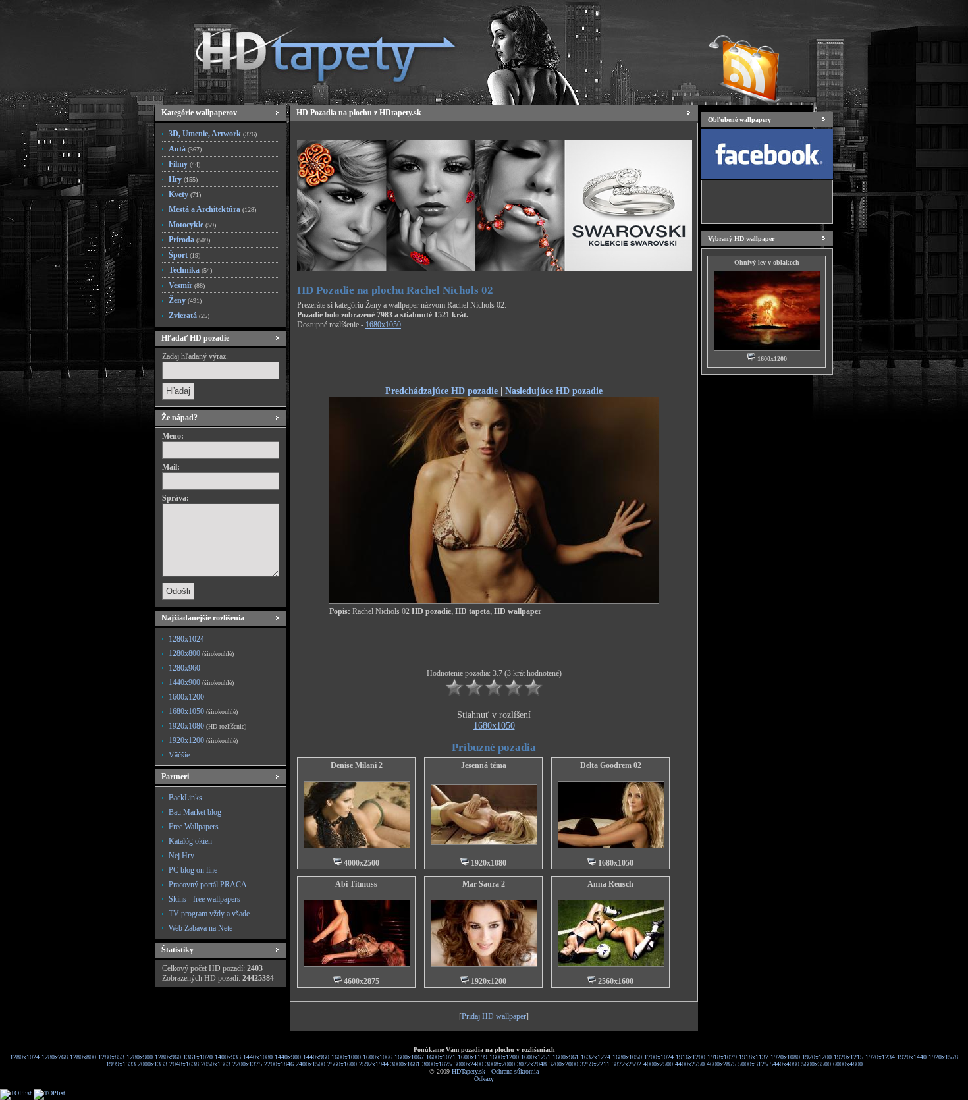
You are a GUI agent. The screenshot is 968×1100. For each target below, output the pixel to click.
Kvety (185, 194)
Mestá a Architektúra (212, 209)
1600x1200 (186, 696)
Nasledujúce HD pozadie (554, 390)
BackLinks (185, 797)
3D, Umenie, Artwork (213, 133)
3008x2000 (500, 1064)
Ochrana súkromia (515, 1071)
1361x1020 (198, 1056)
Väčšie (179, 754)
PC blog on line (193, 870)
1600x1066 (377, 1056)
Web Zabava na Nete (200, 928)
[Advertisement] (494, 359)
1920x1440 (912, 1056)
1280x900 (139, 1056)
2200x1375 (247, 1064)
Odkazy (484, 1078)
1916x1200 (690, 1056)
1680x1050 (203, 711)
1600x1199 (472, 1056)
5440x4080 (784, 1064)
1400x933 (228, 1056)
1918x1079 (722, 1056)
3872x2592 (626, 1064)
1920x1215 (848, 1056)
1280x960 (184, 668)
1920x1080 (207, 725)
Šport (184, 255)
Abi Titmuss (356, 884)
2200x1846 (279, 1064)
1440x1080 (258, 1056)
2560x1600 (342, 1064)
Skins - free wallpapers (204, 899)
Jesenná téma (483, 765)
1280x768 (54, 1056)
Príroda (189, 239)
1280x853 (111, 1056)
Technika (190, 270)
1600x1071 (441, 1056)
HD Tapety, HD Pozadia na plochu (313, 49)
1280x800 (201, 653)
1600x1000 (346, 1056)
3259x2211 (595, 1064)
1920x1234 (880, 1056)
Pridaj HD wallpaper (494, 1016)
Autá (185, 148)
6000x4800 (848, 1064)
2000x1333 (152, 1064)
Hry (183, 179)
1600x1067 (409, 1056)
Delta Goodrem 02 (610, 765)
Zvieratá (189, 315)
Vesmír (187, 285)
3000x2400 (468, 1064)
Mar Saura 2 (483, 884)
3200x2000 (563, 1064)
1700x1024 (659, 1056)
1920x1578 (943, 1056)
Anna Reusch (610, 884)
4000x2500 (658, 1064)
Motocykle (192, 224)
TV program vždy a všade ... (213, 913)
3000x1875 (437, 1064)
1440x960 (316, 1056)
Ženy (185, 300)
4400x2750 (690, 1064)
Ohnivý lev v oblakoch (766, 262)
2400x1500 (310, 1064)
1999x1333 (121, 1064)
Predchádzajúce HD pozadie (441, 390)
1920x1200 (203, 740)
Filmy (184, 164)
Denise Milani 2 (357, 765)
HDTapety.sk (468, 1071)
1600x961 (565, 1056)
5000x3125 (753, 1064)
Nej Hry (181, 855)
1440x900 (201, 682)
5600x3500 (816, 1064)
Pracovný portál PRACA (208, 884)
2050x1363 (215, 1064)
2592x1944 (374, 1064)
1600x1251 (536, 1056)
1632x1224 (595, 1056)
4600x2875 (721, 1064)
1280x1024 (186, 639)
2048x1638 (184, 1064)
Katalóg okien (190, 841)
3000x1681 (405, 1064)
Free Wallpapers (194, 826)
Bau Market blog (195, 812)
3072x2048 (532, 1064)
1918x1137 (753, 1056)
